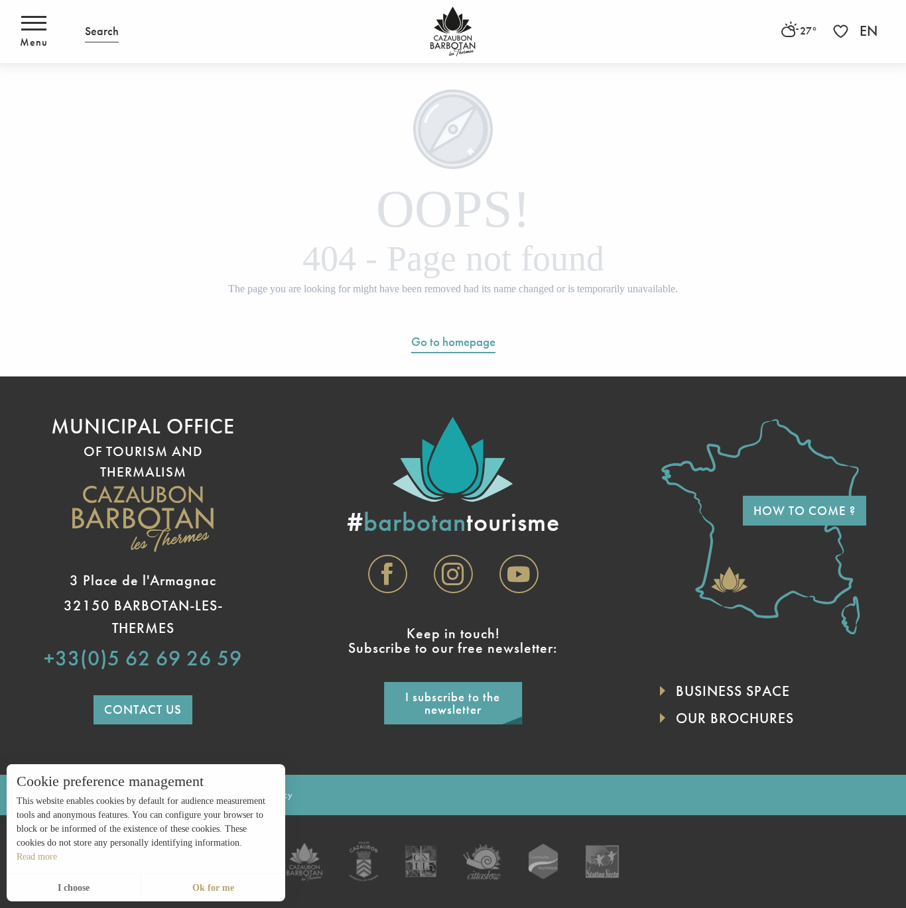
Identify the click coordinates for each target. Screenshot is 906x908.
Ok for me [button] (213, 888)
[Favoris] (842, 31)
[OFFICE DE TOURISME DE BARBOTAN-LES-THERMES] (452, 31)
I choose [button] (74, 888)
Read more (37, 857)
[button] (102, 31)
